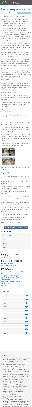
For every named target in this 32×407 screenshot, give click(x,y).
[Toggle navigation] (28, 2)
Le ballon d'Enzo (6, 280)
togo (18, 13)
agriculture (7, 235)
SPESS (16, 2)
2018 (15, 322)
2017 (15, 325)
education (7, 239)
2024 (15, 299)
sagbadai (23, 13)
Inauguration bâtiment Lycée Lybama (12, 276)
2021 (15, 311)
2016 (15, 329)
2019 (15, 318)
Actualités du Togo (7, 264)
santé (5, 243)
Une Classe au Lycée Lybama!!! (10, 281)
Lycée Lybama (5, 283)
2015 (15, 333)
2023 (15, 303)
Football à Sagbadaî (7, 285)
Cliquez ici (4, 257)
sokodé (28, 13)
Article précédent (10, 227)
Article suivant (22, 227)
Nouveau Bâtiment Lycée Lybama (11, 274)
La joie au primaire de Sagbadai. (11, 278)
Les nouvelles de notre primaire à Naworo (14, 272)
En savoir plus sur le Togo (9, 265)
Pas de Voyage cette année (15, 9)
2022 (15, 307)
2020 (15, 314)
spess (5, 247)
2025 (15, 296)
